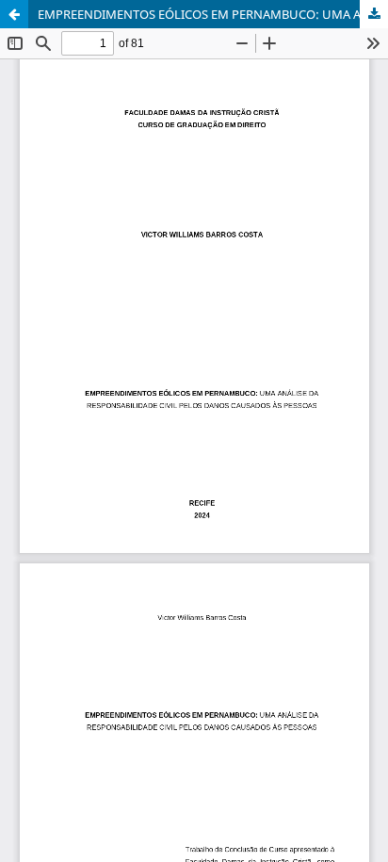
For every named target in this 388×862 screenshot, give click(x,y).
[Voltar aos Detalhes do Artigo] (14, 14)
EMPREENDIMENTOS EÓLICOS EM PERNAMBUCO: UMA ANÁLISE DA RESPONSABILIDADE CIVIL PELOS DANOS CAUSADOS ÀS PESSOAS (213, 14)
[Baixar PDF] (374, 14)
